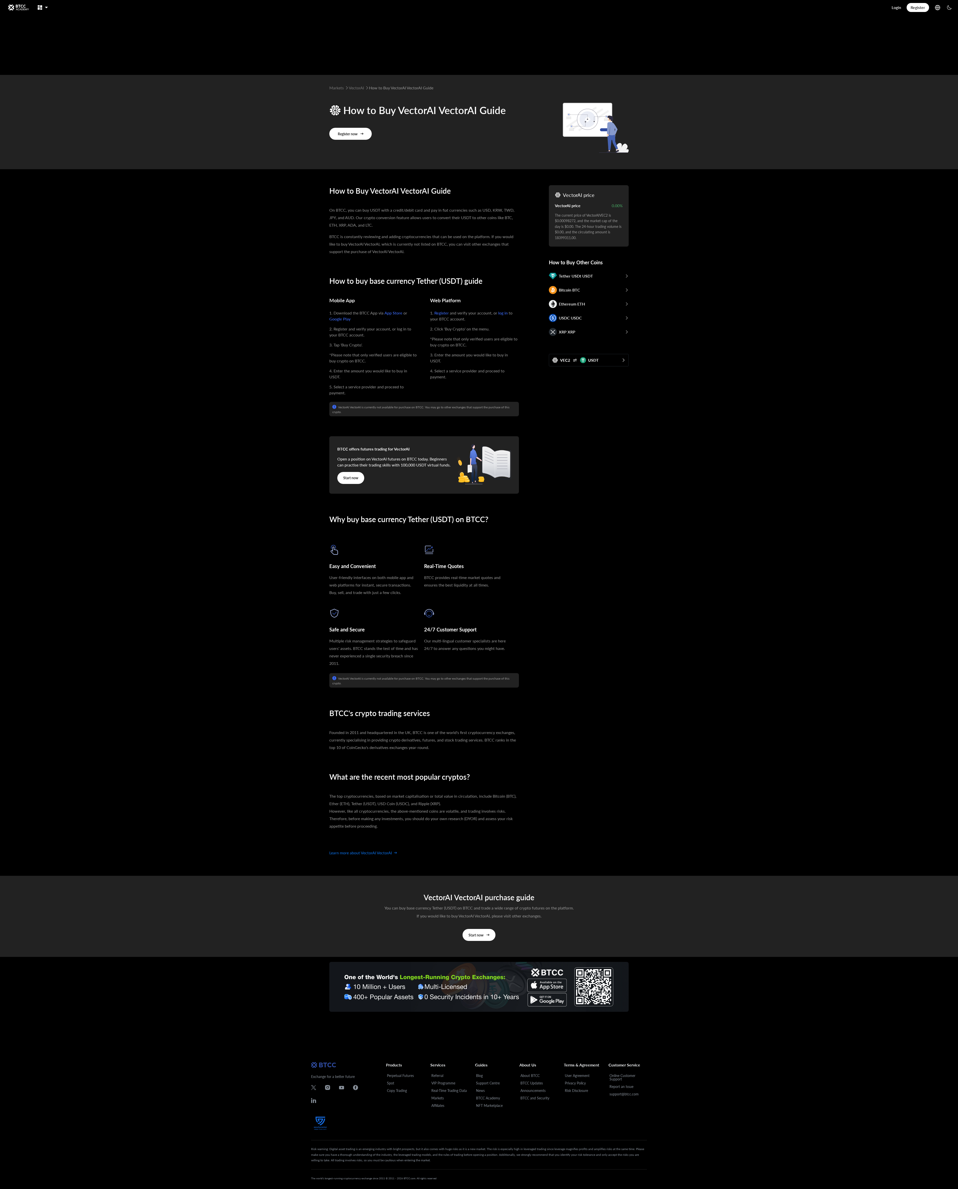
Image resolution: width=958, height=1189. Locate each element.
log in (503, 312)
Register (918, 7)
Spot (390, 1083)
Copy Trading (397, 1090)
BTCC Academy (488, 1098)
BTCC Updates (531, 1083)
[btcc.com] (18, 7)
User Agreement (577, 1075)
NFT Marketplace (489, 1105)
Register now (348, 134)
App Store (393, 312)
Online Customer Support (622, 1077)
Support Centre (488, 1083)
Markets (437, 1098)
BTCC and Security (534, 1098)
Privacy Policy (575, 1083)
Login (896, 7)
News (480, 1090)
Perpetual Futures (400, 1075)
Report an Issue (621, 1086)
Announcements (533, 1090)
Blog (479, 1075)
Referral (437, 1075)
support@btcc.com (624, 1094)
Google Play (340, 318)
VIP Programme (443, 1083)
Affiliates (437, 1105)
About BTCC (530, 1075)
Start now (350, 478)
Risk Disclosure (576, 1090)
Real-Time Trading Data (449, 1090)
